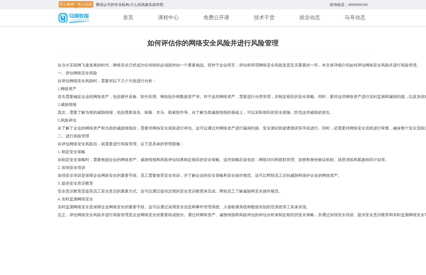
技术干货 (264, 17)
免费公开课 (216, 17)
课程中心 (168, 17)
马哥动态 (355, 17)
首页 (128, 17)
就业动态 (309, 17)
